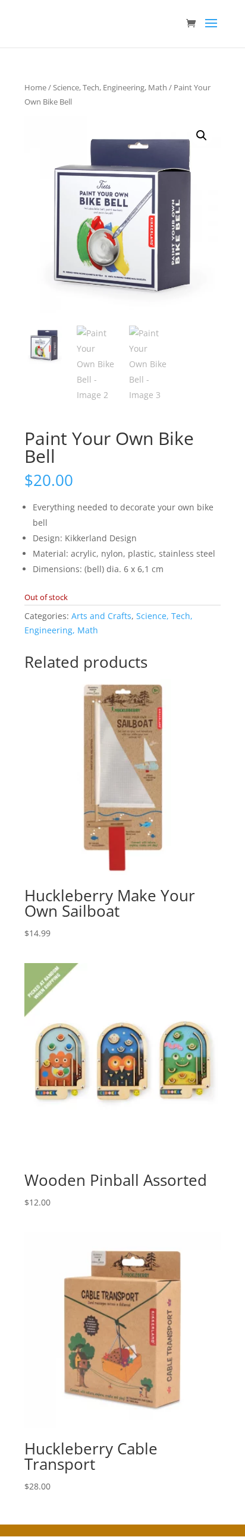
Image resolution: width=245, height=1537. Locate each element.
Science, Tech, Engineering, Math (110, 87)
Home (35, 87)
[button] (201, 135)
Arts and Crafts (101, 615)
